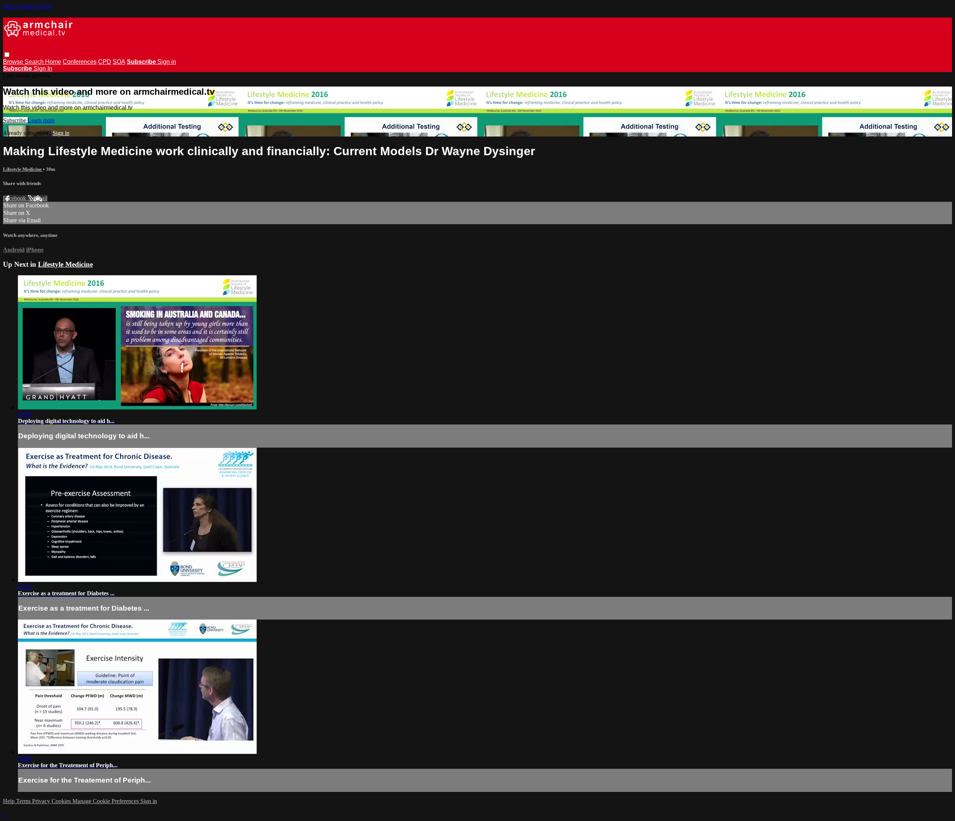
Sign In (43, 68)
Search (35, 62)
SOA (119, 62)
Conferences (80, 62)
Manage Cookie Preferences (106, 801)
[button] (6, 54)
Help (9, 801)
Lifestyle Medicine (23, 169)
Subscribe (15, 120)
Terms (24, 801)
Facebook (15, 198)
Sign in (166, 62)
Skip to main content (27, 6)
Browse (14, 62)
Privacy (41, 801)
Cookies (61, 801)
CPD (104, 62)
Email (40, 198)
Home (53, 62)
